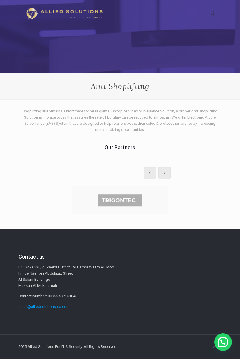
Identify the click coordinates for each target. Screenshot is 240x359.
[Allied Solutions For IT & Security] (64, 13)
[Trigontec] (120, 200)
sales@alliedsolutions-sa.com (44, 306)
